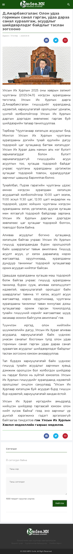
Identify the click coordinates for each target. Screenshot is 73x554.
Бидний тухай (17, 543)
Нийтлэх (59, 503)
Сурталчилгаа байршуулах (36, 543)
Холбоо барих (55, 543)
